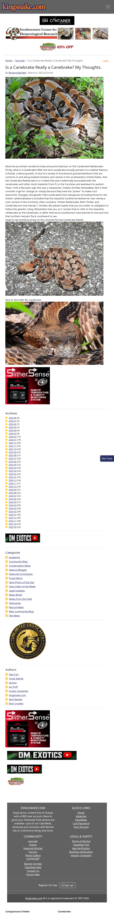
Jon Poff (13, 687)
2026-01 (12, 439)
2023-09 (12, 527)
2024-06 (12, 499)
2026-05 (12, 427)
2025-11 (12, 446)
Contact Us (33, 871)
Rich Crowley (16, 703)
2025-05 (12, 464)
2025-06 (12, 461)
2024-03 (12, 508)
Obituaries (15, 603)
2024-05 (12, 502)
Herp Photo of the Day (21, 582)
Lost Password (81, 823)
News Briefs (15, 594)
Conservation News (20, 565)
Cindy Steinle (16, 678)
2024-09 (12, 489)
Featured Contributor (21, 574)
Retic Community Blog (21, 611)
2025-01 (12, 477)
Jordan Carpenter (18, 691)
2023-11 (12, 520)
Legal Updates (17, 590)
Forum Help (33, 874)
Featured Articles (32, 848)
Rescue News (16, 607)
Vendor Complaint (81, 855)
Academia (14, 557)
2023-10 (12, 524)
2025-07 (12, 458)
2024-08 (12, 492)
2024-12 (12, 480)
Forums (33, 852)
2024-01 (12, 514)
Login (106, 60)
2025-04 (12, 467)
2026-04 (12, 430)
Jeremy (13, 682)
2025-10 (12, 449)
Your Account (81, 827)
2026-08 (12, 417)
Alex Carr (14, 674)
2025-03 (12, 470)
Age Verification (81, 848)
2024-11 (12, 483)
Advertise (81, 816)
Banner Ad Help (33, 863)
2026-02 (12, 436)
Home (8, 60)
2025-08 (12, 455)
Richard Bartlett (17, 72)
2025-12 (12, 442)
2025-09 (12, 452)
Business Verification (81, 852)
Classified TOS (81, 844)
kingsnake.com (17, 695)
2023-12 (12, 517)
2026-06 (12, 424)
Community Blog (18, 561)
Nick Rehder (16, 699)
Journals (20, 60)
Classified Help (33, 867)
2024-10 (12, 486)
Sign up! (68, 885)
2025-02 (12, 474)
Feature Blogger (18, 570)
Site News (14, 615)
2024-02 (12, 511)
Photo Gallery (33, 855)
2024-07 (12, 495)
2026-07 (12, 421)
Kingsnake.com (33, 898)
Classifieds (81, 819)
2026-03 (12, 433)
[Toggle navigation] (108, 7)
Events (33, 844)
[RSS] (6, 557)
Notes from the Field (20, 599)
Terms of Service (81, 841)
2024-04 (12, 505)
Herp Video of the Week (22, 586)
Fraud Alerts (16, 578)
